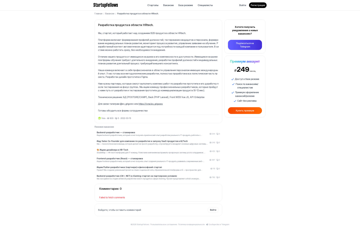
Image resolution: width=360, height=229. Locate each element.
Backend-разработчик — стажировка (116, 132)
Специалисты (205, 5)
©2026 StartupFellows (140, 224)
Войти (242, 5)
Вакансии (168, 5)
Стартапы (152, 5)
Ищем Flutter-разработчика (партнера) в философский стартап (129, 167)
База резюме (185, 5)
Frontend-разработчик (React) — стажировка (120, 158)
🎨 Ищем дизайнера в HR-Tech (112, 150)
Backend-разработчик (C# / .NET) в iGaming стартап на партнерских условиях (137, 176)
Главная (98, 13)
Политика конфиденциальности (191, 224)
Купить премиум (245, 110)
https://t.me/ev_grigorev (151, 103)
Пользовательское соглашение (163, 224)
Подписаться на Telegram (245, 45)
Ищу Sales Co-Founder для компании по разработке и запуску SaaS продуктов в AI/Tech (142, 141)
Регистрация (258, 5)
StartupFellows (105, 5)
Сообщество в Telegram (219, 224)
